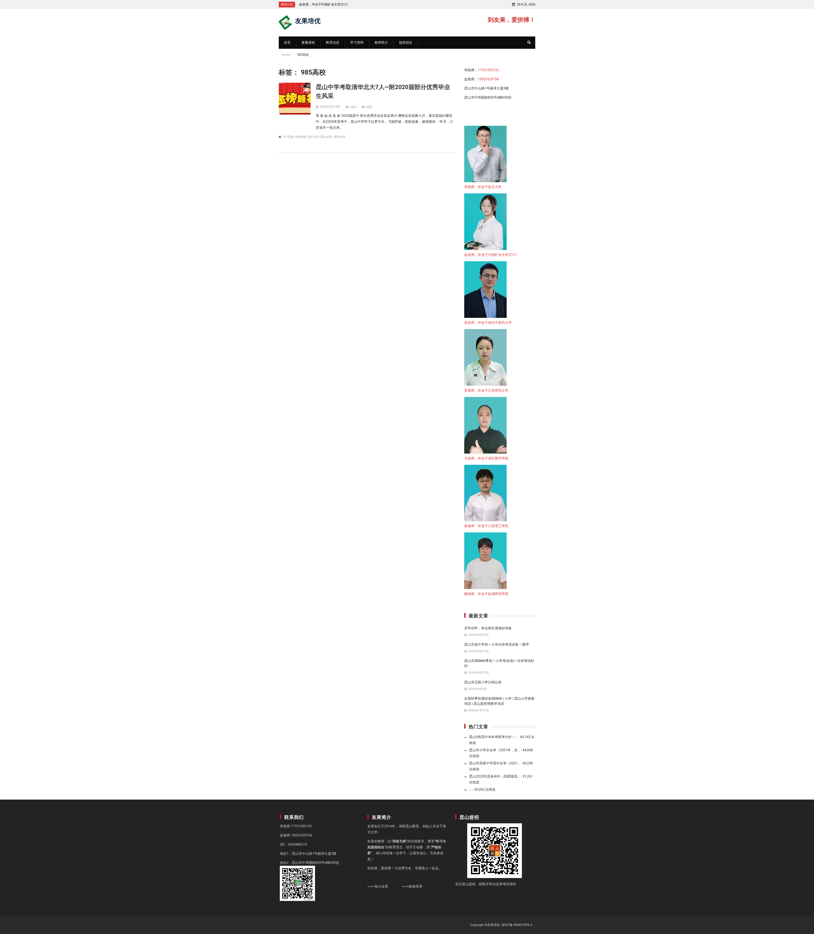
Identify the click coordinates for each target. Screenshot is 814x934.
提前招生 (406, 42)
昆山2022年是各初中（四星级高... (494, 776)
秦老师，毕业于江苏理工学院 (486, 526)
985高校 (300, 136)
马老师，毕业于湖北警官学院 (486, 458)
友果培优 (308, 20)
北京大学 (313, 136)
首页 (287, 42)
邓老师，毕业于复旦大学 (483, 187)
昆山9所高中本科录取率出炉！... (493, 737)
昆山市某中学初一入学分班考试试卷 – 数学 (496, 644)
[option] (337, 4)
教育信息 (332, 42)
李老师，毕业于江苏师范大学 (486, 390)
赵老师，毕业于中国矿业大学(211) (323, 4)
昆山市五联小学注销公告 (483, 682)
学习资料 (357, 42)
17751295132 (488, 70)
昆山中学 (326, 136)
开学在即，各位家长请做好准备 (488, 628)
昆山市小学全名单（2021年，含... (494, 750)
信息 (369, 106)
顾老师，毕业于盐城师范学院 (486, 594)
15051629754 (488, 79)
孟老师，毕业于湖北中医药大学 (488, 323)
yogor (353, 106)
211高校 (288, 136)
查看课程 (308, 42)
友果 (370, 826)
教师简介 (381, 42)
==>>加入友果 (377, 886)
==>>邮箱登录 (412, 886)
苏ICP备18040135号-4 (517, 925)
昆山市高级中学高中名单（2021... (494, 763)
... (470, 789)
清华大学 (340, 136)
